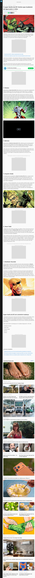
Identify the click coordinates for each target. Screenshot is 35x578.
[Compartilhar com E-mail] (12, 13)
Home (4, 5)
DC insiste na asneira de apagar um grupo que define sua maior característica (18, 353)
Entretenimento (10, 5)
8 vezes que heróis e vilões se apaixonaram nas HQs (13, 54)
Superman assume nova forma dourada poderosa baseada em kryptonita (17, 351)
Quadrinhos (14, 5)
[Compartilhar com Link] (13, 13)
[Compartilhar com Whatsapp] (8, 13)
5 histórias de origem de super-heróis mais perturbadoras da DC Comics (17, 55)
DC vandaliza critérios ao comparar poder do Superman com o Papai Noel (17, 354)
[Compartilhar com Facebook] (10, 13)
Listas (6, 5)
